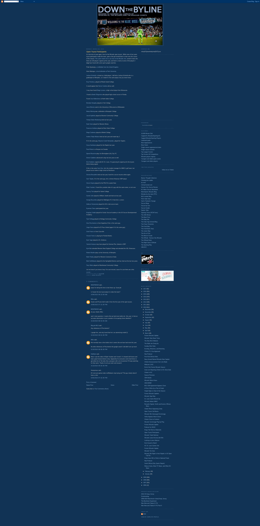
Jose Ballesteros (95, 98)
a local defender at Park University (106, 71)
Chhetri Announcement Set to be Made (155, 362)
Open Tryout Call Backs (151, 411)
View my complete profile (150, 516)
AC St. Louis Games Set (151, 445)
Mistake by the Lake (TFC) (149, 194)
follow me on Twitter (168, 170)
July (146, 322)
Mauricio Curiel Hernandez (106, 141)
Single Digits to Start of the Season (154, 391)
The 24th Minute (146, 215)
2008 (145, 480)
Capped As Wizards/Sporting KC (150, 136)
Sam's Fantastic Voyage (148, 201)
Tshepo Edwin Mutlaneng (93, 120)
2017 (145, 289)
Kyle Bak (89, 248)
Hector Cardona (102, 86)
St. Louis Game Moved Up (152, 399)
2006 (145, 485)
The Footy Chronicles (147, 224)
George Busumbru (91, 200)
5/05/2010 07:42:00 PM (99, 378)
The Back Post (145, 217)
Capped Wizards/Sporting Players (151, 138)
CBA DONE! (148, 383)
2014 (145, 296)
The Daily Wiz (145, 219)
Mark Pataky (90, 257)
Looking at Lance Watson (151, 440)
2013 (145, 299)
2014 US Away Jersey (147, 494)
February (148, 471)
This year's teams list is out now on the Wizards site (110, 58)
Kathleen (93, 354)
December (148, 309)
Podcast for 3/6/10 (149, 427)
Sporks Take (145, 210)
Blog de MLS (95, 325)
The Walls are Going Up (151, 343)
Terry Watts (89, 265)
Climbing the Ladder (147, 180)
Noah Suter (89, 124)
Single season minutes (148, 149)
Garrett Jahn (90, 195)
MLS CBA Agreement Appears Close (155, 385)
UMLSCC (144, 247)
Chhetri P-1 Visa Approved (152, 351)
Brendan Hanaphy (91, 103)
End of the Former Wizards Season (154, 367)
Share (88, 272)
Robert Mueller (90, 252)
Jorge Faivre (90, 227)
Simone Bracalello (91, 174)
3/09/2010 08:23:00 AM (99, 294)
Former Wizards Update (151, 335)
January (147, 474)
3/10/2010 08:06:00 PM (99, 349)
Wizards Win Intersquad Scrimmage (155, 414)
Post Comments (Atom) (101, 389)
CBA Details (148, 377)
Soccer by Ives (145, 205)
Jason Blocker (90, 107)
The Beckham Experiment (149, 501)
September (148, 317)
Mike (92, 299)
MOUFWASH (95, 285)
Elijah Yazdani (90, 187)
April (146, 330)
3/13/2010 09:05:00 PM (99, 366)
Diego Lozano (101, 90)
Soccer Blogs (145, 203)
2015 (145, 294)
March (147, 333)
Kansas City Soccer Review (149, 187)
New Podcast (148, 354)
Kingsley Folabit (91, 212)
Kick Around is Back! (150, 443)
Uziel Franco (90, 231)
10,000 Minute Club (147, 133)
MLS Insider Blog (146, 196)
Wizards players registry (148, 156)
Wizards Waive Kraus (150, 380)
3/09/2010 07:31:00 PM (99, 304)
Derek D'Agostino (97, 94)
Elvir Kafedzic (90, 162)
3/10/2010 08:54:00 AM (99, 321)
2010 (145, 307)
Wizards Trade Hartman (151, 435)
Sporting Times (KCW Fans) (149, 212)
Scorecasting (145, 496)
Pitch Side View (146, 199)
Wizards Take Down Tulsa (152, 338)
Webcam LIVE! (148, 364)
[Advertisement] (149, 87)
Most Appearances (146, 142)
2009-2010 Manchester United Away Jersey (154, 498)
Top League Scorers (147, 152)
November (148, 312)
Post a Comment (91, 382)
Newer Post (89, 385)
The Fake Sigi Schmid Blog (149, 222)
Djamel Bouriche (91, 153)
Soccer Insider (145, 208)
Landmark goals (146, 140)
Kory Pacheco (90, 82)
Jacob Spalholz (90, 115)
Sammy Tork (90, 191)
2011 (145, 304)
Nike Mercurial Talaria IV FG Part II (151, 505)
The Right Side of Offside (148, 242)
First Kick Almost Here (151, 356)
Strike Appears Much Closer (152, 416)
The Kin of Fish (145, 233)
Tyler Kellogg (90, 219)
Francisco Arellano (91, 128)
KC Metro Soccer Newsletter (149, 189)
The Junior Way (145, 231)
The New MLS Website (151, 341)
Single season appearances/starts (151, 147)
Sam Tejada (89, 179)
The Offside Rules (146, 240)
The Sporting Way (146, 245)
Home (112, 385)
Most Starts (144, 145)
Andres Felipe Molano (92, 136)
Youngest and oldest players (149, 161)
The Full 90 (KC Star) (147, 228)
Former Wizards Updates (151, 393)
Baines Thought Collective (149, 178)
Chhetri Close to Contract (151, 419)
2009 (145, 477)
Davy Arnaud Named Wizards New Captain (157, 359)
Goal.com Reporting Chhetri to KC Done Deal (157, 370)
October (147, 315)
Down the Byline (145, 125)
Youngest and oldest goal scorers (151, 159)
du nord (143, 182)
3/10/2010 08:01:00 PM (99, 335)
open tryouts (96, 275)
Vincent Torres (90, 236)
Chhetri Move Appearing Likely (153, 409)
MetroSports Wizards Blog (149, 192)
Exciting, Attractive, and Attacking (154, 348)
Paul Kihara (89, 149)
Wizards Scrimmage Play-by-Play (154, 422)
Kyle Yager (89, 240)
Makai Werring (90, 111)
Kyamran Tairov (91, 208)
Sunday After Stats (150, 346)
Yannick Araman (91, 244)
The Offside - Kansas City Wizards (151, 238)
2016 (145, 291)
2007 (145, 482)
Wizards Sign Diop (149, 396)
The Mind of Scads (146, 235)
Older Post (135, 385)
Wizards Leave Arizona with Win (153, 438)
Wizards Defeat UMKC (151, 401)
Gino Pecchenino (91, 223)
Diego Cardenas (91, 132)
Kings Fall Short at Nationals (152, 430)
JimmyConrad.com (146, 185)
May (146, 328)
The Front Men (145, 226)
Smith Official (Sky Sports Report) (154, 463)
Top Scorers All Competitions (149, 154)
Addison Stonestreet (92, 204)
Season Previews (149, 375)
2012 (145, 302)
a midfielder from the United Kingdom (107, 67)
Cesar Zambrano (91, 145)
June (146, 325)
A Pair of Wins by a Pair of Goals (154, 388)
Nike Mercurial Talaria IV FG (149, 503)
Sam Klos (100, 168)
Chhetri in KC (148, 372)
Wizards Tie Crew (149, 451)
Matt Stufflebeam (91, 261)
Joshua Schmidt (91, 75)
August (147, 320)
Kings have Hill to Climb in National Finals (156, 458)
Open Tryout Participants (151, 432)
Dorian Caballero (91, 157)
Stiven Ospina (90, 183)
